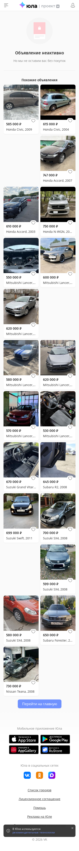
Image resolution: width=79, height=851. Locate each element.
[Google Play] (55, 739)
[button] (33, 120)
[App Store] (24, 739)
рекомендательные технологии (34, 832)
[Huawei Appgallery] (24, 749)
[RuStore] (55, 749)
